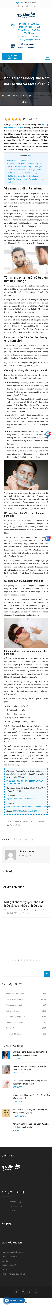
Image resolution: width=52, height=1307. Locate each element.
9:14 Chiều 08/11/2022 (19, 821)
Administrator (15, 825)
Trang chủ (6, 96)
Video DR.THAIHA (14, 1034)
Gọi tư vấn (12, 57)
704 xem (26, 913)
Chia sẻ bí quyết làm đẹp (21, 96)
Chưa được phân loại (14, 1005)
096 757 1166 (16, 1206)
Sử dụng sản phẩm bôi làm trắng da (23, 176)
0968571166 (32, 811)
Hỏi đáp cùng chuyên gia (15, 1017)
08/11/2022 (14, 913)
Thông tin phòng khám (14, 1022)
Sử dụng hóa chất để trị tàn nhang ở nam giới (26, 173)
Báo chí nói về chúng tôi (15, 994)
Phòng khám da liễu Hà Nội (14, 1274)
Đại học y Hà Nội (9, 1265)
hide (29, 155)
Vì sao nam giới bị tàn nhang (17, 160)
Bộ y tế (5, 1261)
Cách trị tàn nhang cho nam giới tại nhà (24, 170)
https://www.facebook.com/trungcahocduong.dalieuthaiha (28, 806)
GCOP (4, 1270)
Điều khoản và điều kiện (12, 1252)
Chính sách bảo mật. (10, 1257)
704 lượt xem (38, 821)
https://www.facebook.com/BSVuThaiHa (21, 799)
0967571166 (18, 811)
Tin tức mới (10, 1028)
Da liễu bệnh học (12, 1011)
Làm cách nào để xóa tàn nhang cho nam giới (24, 167)
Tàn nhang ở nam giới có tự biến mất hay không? (25, 163)
